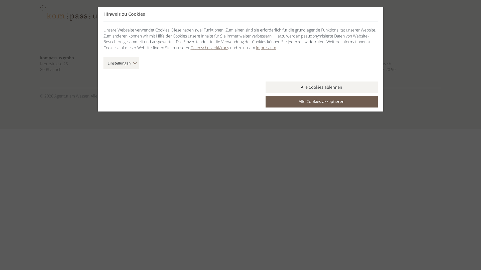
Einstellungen (119, 63)
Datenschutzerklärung (210, 47)
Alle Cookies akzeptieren (321, 101)
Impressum (266, 47)
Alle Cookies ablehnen (321, 87)
